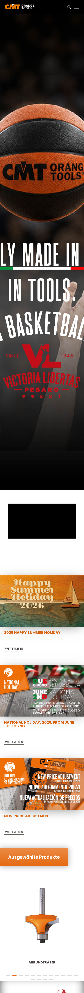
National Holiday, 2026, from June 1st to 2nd (39, 724)
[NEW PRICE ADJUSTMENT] (42, 784)
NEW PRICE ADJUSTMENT (27, 815)
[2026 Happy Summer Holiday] (42, 601)
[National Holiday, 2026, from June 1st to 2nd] (42, 690)
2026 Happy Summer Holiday (32, 632)
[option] (42, 252)
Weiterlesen (14, 649)
